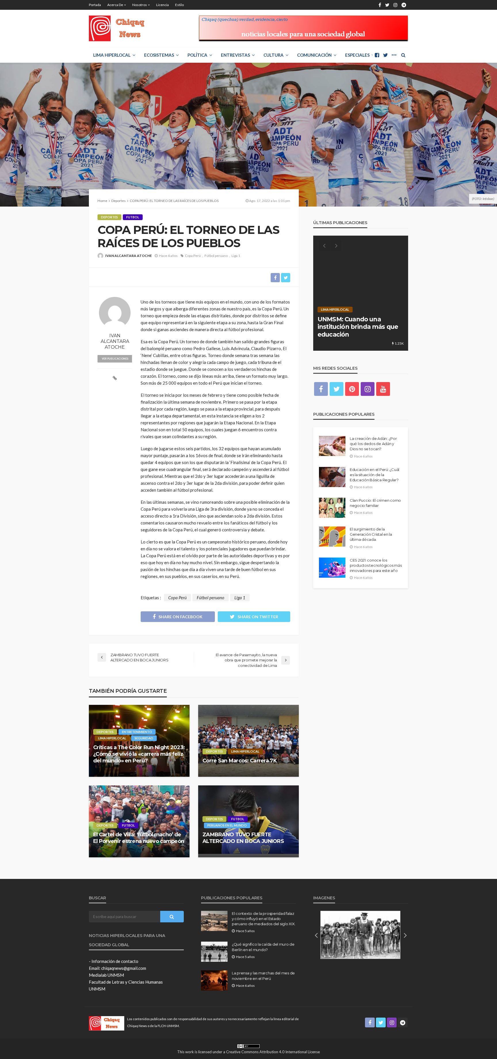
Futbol (132, 217)
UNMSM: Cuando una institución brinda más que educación (358, 327)
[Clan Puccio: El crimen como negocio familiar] (332, 508)
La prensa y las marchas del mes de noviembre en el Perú (263, 975)
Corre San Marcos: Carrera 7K (239, 760)
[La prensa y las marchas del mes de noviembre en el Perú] (214, 980)
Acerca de (115, 5)
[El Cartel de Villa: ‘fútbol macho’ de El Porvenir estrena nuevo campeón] (139, 821)
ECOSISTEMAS (159, 55)
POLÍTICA (197, 55)
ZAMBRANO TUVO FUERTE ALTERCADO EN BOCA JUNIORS (243, 837)
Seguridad (144, 738)
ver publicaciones (115, 358)
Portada (95, 5)
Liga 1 (236, 255)
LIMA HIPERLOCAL (112, 55)
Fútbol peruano (216, 255)
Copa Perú (193, 255)
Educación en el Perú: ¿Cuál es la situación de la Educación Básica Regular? (374, 474)
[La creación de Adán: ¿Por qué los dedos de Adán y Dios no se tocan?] (332, 446)
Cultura (273, 55)
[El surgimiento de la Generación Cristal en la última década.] (332, 536)
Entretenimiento (137, 732)
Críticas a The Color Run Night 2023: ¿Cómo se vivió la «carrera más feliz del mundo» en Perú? (139, 754)
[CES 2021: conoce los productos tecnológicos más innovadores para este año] (332, 568)
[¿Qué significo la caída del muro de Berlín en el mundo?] (214, 952)
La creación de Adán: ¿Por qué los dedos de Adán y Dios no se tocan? (373, 443)
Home (102, 201)
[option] (360, 293)
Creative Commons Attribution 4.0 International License (273, 1052)
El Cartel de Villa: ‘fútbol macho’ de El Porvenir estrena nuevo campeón (138, 837)
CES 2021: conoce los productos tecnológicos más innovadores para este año (376, 565)
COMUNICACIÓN (314, 55)
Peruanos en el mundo (227, 825)
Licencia (162, 5)
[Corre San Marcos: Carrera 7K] (248, 741)
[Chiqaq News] (120, 28)
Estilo (179, 5)
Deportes (109, 217)
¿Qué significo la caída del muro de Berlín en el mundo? (263, 947)
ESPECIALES (357, 55)
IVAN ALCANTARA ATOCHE (128, 255)
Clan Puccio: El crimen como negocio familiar (375, 503)
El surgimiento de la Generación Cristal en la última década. (371, 534)
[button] (316, 935)
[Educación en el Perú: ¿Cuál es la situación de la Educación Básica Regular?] (332, 477)
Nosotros (139, 5)
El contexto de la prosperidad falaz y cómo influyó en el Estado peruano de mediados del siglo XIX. (263, 918)
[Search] (403, 54)
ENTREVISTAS (235, 55)
